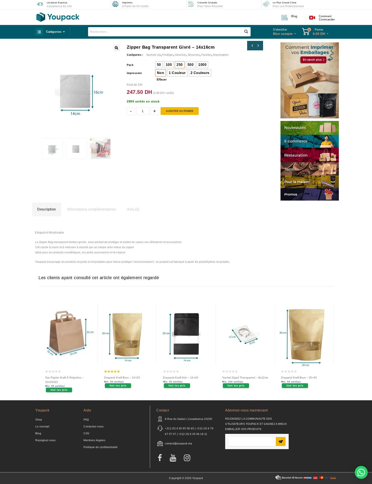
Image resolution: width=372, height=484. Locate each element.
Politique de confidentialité (101, 447)
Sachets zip (153, 54)
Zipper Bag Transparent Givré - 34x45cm (258, 45)
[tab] (46, 209)
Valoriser (180, 54)
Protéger (167, 54)
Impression (134, 73)
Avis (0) (133, 209)
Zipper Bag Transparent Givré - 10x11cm (252, 45)
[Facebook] (162, 458)
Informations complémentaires (91, 209)
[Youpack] (57, 17)
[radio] (159, 65)
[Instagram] (189, 458)
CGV (87, 433)
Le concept (42, 426)
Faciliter (206, 54)
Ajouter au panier (179, 111)
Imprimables (221, 54)
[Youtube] (175, 458)
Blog (38, 433)
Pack (130, 64)
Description (46, 209)
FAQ (86, 419)
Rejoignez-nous (45, 440)
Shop (38, 419)
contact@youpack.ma (178, 443)
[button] (361, 472)
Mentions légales (94, 440)
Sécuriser (194, 54)
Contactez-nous (94, 426)
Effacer (162, 79)
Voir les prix (59, 389)
